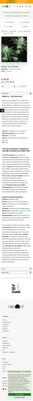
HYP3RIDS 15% (11, 1)
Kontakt (4, 366)
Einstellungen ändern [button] (19, 397)
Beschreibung (5, 93)
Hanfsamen (6, 12)
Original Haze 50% (10, 2)
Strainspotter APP (7, 345)
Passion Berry (14, 211)
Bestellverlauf (6, 362)
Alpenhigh (5, 381)
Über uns (5, 319)
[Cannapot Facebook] (5, 389)
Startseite (4, 31)
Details (4, 268)
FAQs (4, 368)
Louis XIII (19, 213)
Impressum (5, 328)
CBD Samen (8, 16)
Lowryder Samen (15, 12)
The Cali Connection (24, 31)
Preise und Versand (7, 322)
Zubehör (25, 16)
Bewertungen (5, 272)
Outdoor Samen (25, 12)
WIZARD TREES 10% (22, 1)
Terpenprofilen (7, 248)
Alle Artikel (5, 326)
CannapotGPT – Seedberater (9, 352)
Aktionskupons (6, 343)
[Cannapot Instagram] (3, 389)
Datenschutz (5, 347)
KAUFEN (22, 86)
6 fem (9, 71)
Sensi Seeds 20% (21, 2)
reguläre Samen (25, 208)
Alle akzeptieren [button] (20, 394)
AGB (3, 349)
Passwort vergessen (7, 364)
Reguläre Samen (17, 16)
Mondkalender (6, 330)
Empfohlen (5, 341)
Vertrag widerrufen (7, 371)
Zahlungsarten (6, 324)
